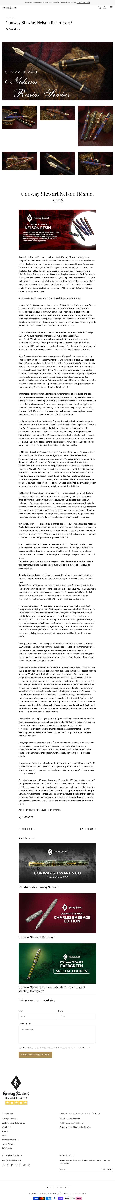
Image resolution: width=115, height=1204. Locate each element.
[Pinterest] (20, 1165)
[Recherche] (99, 8)
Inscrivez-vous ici (83, 2)
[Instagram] (3, 1165)
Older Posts (29, 829)
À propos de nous (9, 1118)
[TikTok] (16, 1165)
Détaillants (7, 1148)
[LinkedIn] (28, 1165)
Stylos (4, 1135)
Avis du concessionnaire (70, 1118)
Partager (27, 817)
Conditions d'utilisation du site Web (75, 1127)
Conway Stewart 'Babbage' (36, 937)
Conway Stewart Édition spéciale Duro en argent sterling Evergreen (52, 989)
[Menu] (111, 8)
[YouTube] (24, 1165)
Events (5, 1131)
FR (47, 1187)
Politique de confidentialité (71, 1123)
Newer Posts (86, 829)
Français (62, 1187)
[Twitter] (12, 1165)
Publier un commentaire (35, 1055)
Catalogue (6, 1127)
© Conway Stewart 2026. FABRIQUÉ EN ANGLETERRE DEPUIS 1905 (57, 1193)
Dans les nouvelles (10, 1140)
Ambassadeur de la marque (14, 1123)
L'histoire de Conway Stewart (39, 887)
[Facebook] (7, 1165)
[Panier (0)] (104, 8)
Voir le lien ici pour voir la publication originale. (40, 809)
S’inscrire (107, 1169)
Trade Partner (8, 1144)
